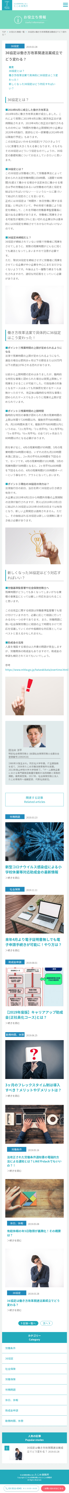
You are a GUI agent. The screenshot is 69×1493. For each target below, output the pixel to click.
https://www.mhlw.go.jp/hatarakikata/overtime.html (36, 670)
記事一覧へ (29, 1323)
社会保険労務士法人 (34, 1475)
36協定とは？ (17, 71)
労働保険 (10, 1379)
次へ (46, 1323)
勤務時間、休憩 (14, 1421)
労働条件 (10, 1348)
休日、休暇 (11, 1400)
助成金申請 (11, 1410)
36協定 (9, 1358)
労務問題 (10, 1389)
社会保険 (10, 1369)
